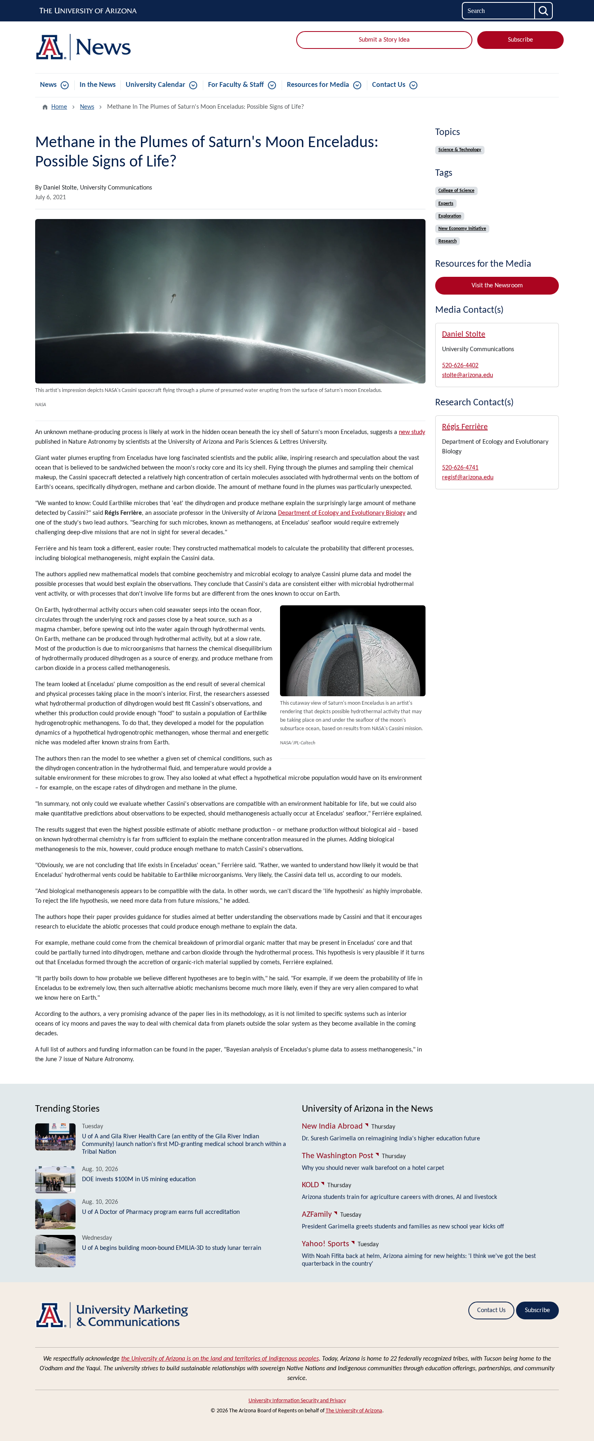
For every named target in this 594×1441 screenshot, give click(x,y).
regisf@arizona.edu (467, 477)
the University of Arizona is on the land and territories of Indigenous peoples (220, 1359)
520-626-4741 (460, 468)
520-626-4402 (460, 365)
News (48, 85)
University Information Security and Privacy (297, 1401)
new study (412, 432)
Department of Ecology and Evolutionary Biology (341, 513)
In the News (98, 85)
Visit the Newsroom (497, 285)
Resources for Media (318, 85)
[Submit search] (544, 10)
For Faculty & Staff (236, 85)
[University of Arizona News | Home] (119, 47)
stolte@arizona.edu (467, 375)
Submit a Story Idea (384, 40)
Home (59, 107)
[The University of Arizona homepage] (88, 11)
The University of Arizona (354, 1411)
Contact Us (388, 85)
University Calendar (155, 85)
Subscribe (520, 40)
